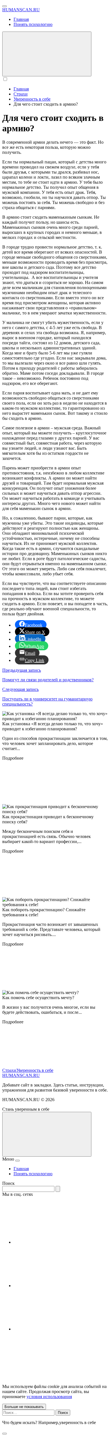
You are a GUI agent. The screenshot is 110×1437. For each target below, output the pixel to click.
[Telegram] (56, 1285)
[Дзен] (56, 1329)
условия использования (49, 1396)
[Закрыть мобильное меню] (17, 1160)
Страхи (9, 1070)
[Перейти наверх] (46, 1134)
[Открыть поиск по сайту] (46, 54)
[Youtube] (56, 1242)
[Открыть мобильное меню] (4, 6)
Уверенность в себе (34, 1070)
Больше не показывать (24, 1407)
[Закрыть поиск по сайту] (4, 1433)
